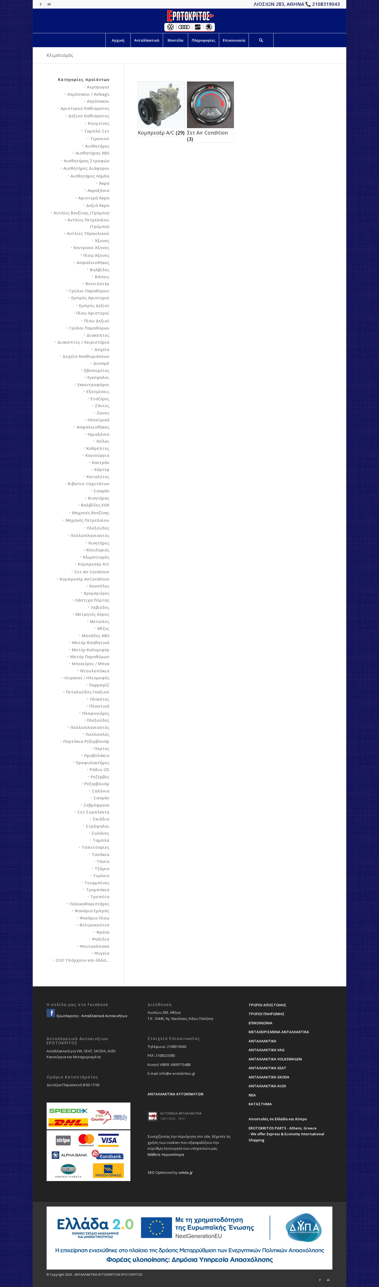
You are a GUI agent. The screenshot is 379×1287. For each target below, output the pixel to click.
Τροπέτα (99, 896)
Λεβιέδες (100, 607)
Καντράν (100, 462)
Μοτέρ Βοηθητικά (90, 642)
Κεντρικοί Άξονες (91, 247)
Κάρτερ (101, 469)
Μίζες (103, 628)
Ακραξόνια (98, 190)
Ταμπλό (101, 840)
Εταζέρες (99, 398)
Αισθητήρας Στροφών (86, 160)
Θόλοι (102, 441)
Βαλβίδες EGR (95, 505)
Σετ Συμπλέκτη (93, 812)
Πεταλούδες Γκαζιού (87, 692)
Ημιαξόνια (98, 434)
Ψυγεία (101, 953)
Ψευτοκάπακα (94, 946)
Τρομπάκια (97, 889)
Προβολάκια (96, 755)
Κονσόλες (99, 586)
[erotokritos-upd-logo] (189, 21)
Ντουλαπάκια (94, 670)
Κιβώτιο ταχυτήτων (88, 483)
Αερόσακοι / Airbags (88, 94)
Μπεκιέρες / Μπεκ (90, 663)
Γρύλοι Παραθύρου (89, 290)
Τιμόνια (101, 875)
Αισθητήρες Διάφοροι (86, 168)
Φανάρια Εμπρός (92, 910)
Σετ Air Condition (91, 571)
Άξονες (102, 240)
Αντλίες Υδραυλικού (88, 233)
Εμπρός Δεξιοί (94, 305)
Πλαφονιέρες (95, 713)
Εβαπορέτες (96, 370)
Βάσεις (102, 276)
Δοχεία (101, 349)
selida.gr (185, 1172)
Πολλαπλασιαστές (89, 535)
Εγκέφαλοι (98, 377)
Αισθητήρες (97, 146)
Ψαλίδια (100, 939)
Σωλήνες (100, 833)
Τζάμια (102, 868)
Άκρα (104, 183)
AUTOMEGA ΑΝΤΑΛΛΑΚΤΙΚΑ (180, 1113)
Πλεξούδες (98, 528)
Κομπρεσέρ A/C (93, 564)
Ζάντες (102, 405)
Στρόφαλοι (97, 826)
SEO (151, 1172)
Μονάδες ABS (95, 635)
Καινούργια (97, 455)
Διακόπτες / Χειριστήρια (83, 342)
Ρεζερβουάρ (96, 783)
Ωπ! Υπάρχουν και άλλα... (82, 960)
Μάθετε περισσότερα (166, 1154)
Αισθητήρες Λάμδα (89, 176)
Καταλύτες (98, 476)
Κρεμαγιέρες (96, 593)
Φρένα (102, 932)
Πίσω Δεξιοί (96, 320)
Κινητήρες (99, 543)
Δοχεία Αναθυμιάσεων (85, 356)
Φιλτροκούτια (94, 925)
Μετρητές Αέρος (92, 614)
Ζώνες (103, 413)
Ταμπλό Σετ (96, 131)
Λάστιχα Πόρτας (92, 600)
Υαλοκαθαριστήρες (89, 903)
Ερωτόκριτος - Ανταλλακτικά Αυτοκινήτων (91, 1015)
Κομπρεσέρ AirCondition (84, 579)
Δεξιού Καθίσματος (88, 115)
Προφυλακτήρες (92, 762)
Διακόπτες (98, 335)
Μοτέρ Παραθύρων (89, 656)
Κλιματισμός (96, 557)
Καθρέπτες (97, 448)
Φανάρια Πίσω (94, 918)
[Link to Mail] (49, 4)
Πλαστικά (99, 706)
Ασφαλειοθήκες (93, 262)
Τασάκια (100, 854)
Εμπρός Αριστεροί (90, 297)
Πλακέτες (99, 699)
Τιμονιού (99, 138)
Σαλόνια (100, 791)
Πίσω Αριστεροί (92, 313)
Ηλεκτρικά (98, 419)
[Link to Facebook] (41, 4)
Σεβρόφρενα (96, 805)
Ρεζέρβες (100, 776)
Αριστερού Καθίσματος (84, 108)
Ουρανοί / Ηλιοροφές (86, 677)
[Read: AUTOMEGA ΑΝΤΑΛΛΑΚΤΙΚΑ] (153, 1116)
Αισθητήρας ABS (92, 153)
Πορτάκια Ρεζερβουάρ (86, 741)
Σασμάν (101, 490)
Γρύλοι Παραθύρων (89, 328)
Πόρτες (101, 748)
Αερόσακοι (98, 101)
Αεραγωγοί (98, 87)
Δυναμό (101, 363)
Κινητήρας (98, 498)
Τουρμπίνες (96, 882)
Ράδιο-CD (99, 769)
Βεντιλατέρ (97, 283)
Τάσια (103, 861)
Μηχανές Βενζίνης (90, 512)
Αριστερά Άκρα (93, 198)
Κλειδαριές (97, 550)
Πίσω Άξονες (96, 255)
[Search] (261, 40)
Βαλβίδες (99, 269)
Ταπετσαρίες (95, 847)
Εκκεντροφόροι (93, 384)
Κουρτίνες (98, 123)
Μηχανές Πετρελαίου (87, 520)
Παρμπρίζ (99, 685)
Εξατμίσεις (98, 391)
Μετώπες (99, 621)
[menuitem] (117, 40)
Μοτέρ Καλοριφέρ (90, 649)
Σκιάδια (101, 819)
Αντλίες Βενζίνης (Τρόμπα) (81, 213)
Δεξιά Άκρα (97, 205)
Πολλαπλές (97, 734)
